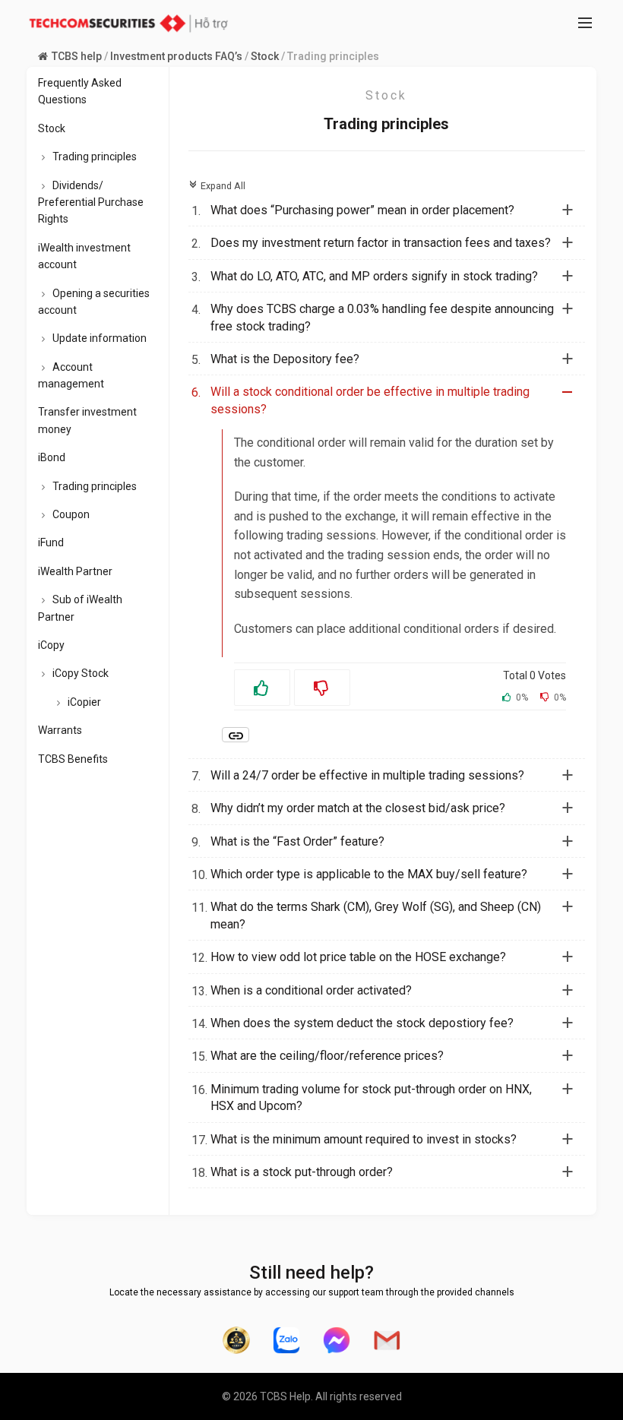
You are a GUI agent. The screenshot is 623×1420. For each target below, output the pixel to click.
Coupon (71, 514)
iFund (51, 542)
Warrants (60, 730)
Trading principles (94, 156)
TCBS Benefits (73, 759)
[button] (396, 210)
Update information (99, 338)
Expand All (216, 185)
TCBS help (77, 56)
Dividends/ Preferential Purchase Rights (91, 202)
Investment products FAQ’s (176, 56)
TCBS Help (285, 1396)
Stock (265, 56)
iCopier (84, 702)
